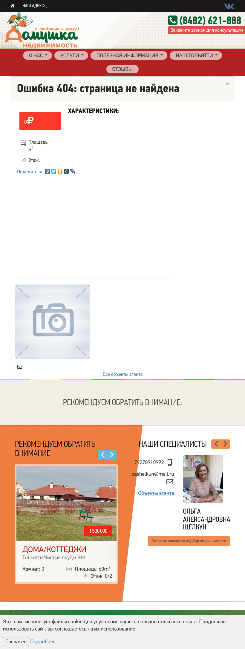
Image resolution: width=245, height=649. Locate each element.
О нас (36, 55)
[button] (102, 455)
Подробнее (43, 642)
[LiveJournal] (73, 169)
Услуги (69, 55)
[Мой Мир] (66, 169)
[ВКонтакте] (48, 169)
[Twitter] (54, 169)
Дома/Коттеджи (54, 549)
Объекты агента (156, 493)
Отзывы (122, 69)
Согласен (16, 641)
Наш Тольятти (194, 55)
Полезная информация (128, 55)
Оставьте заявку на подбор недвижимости (189, 540)
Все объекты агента (123, 374)
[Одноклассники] (60, 169)
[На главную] (12, 6)
